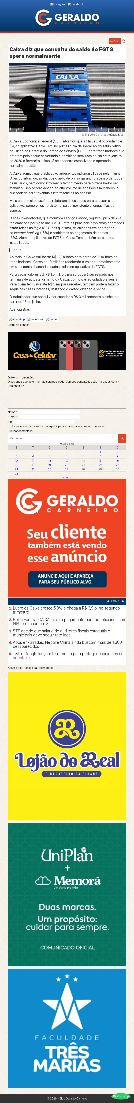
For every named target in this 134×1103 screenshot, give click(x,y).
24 (16, 469)
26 (49, 469)
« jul (65, 477)
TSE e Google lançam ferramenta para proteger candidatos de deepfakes (68, 655)
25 (33, 469)
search (122, 438)
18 (33, 465)
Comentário (16, 386)
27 (66, 469)
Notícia (115, 41)
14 (83, 460)
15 (100, 460)
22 (100, 465)
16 (117, 460)
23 (117, 465)
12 (49, 460)
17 (16, 465)
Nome (13, 412)
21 (83, 465)
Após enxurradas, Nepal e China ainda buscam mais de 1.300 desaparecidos (67, 644)
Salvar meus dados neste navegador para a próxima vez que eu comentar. (58, 426)
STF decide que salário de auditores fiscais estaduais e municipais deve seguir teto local (61, 633)
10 (16, 460)
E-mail (13, 417)
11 (33, 460)
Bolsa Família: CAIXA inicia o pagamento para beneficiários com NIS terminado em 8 (69, 621)
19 (49, 465)
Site (10, 422)
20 (66, 465)
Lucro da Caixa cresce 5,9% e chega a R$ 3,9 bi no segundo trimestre (66, 610)
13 (66, 460)
